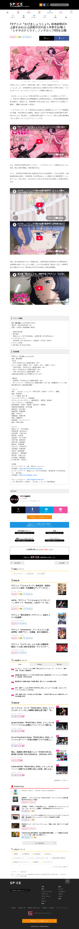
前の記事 (17, 563)
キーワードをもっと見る (59, 866)
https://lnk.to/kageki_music (28, 475)
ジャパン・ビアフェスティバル (38, 858)
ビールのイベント (19, 858)
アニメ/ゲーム (18, 574)
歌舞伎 (16, 854)
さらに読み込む (39, 843)
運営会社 (13, 907)
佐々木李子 (41, 574)
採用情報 (44, 907)
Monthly (59, 664)
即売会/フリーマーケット (21, 862)
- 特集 (59, 898)
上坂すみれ (30, 574)
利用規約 (51, 907)
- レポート (60, 894)
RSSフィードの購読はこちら (40, 517)
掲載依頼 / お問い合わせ (34, 907)
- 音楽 (42, 886)
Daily (19, 664)
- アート (43, 898)
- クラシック (44, 894)
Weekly (39, 664)
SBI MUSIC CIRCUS (59, 858)
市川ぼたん (48, 854)
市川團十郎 (25, 854)
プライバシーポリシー (62, 907)
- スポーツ (43, 901)
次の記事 (62, 563)
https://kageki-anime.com (35, 479)
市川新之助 (37, 854)
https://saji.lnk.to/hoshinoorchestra (30, 468)
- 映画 (42, 903)
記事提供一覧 (21, 907)
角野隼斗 (36, 862)
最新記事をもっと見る (60, 780)
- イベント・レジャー (46, 891)
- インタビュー (61, 891)
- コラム (60, 896)
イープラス (13, 871)
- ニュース (60, 889)
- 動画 (59, 886)
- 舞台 (42, 889)
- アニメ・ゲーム (45, 896)
